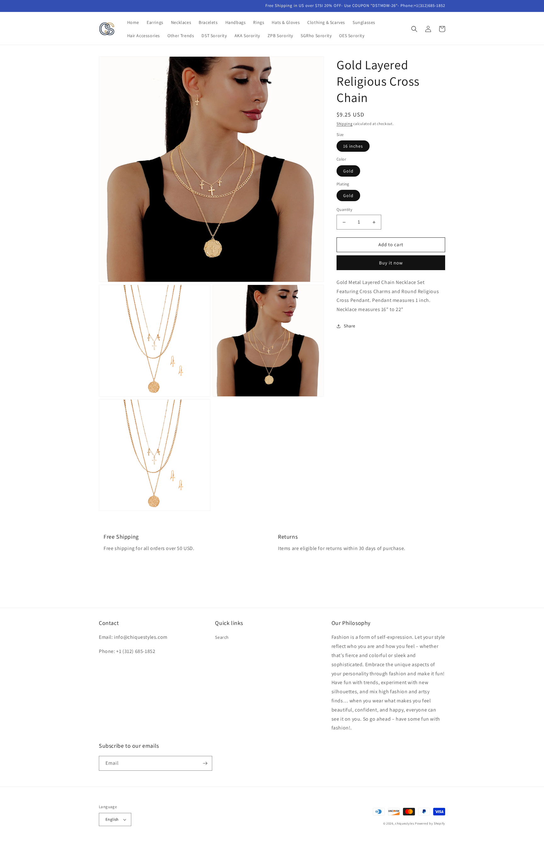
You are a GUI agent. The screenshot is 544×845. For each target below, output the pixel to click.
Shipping (345, 123)
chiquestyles (404, 823)
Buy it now (391, 263)
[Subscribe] (205, 763)
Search (222, 637)
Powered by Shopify (430, 823)
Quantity (344, 210)
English (112, 819)
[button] (414, 29)
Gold (348, 171)
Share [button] (349, 326)
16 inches (353, 146)
